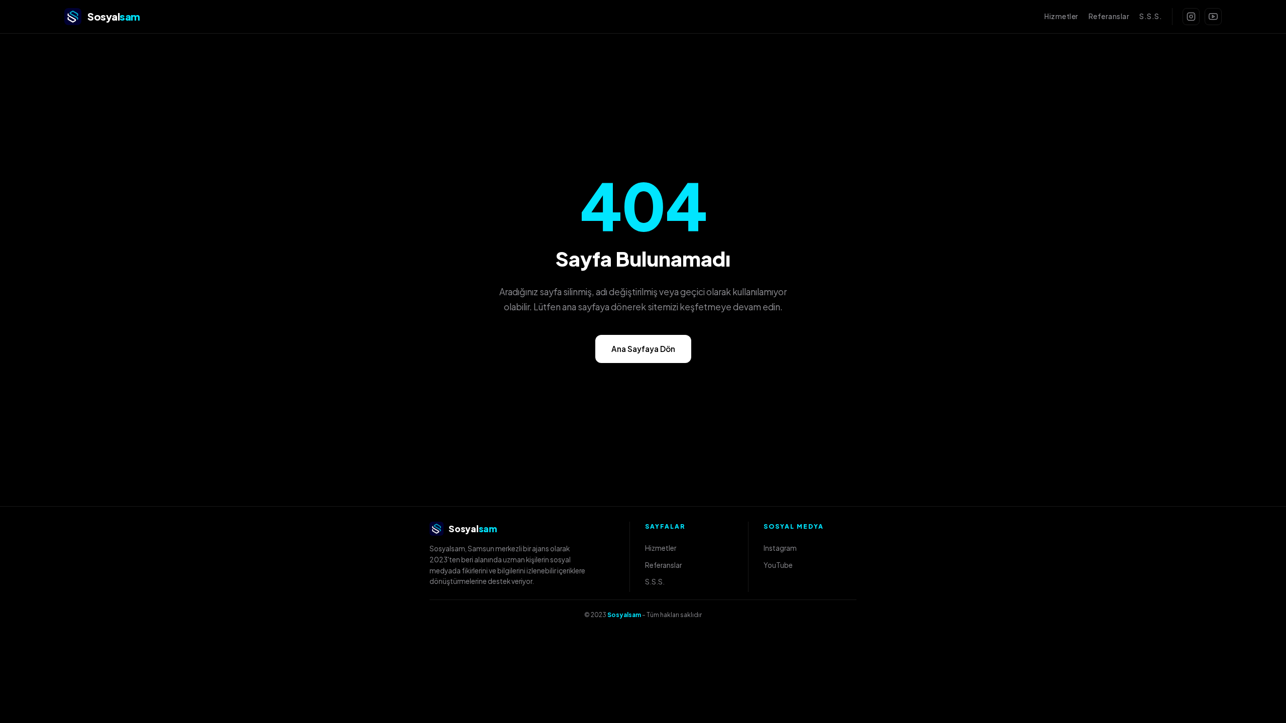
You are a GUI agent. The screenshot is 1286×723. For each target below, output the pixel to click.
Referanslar (1109, 16)
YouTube (778, 565)
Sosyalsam (624, 615)
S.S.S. (1150, 16)
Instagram (780, 548)
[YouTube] (1213, 16)
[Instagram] (1191, 16)
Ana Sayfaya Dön (643, 348)
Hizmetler (1061, 16)
